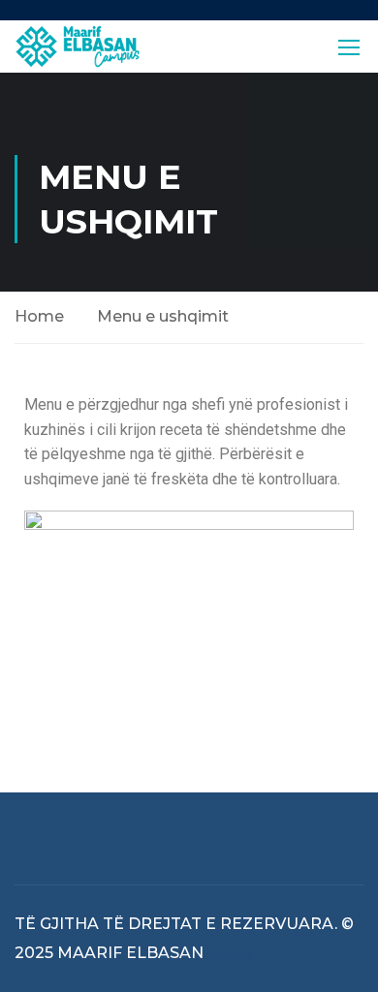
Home (39, 316)
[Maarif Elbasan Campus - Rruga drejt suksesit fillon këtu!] (78, 46)
